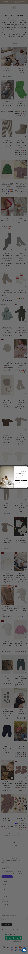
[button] (24, 950)
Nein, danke (21, 482)
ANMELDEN (21, 480)
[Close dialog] (27, 467)
